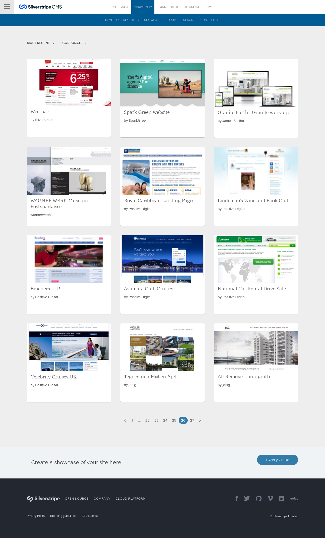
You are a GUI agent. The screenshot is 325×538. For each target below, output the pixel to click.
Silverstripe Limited (285, 516)
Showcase (152, 20)
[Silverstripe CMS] (40, 7)
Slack (188, 20)
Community (143, 7)
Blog (175, 7)
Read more (69, 98)
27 (192, 420)
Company (102, 499)
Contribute (209, 20)
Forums (172, 20)
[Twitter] (244, 499)
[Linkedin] (279, 499)
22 (147, 420)
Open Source (77, 499)
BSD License (90, 516)
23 (156, 420)
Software (121, 7)
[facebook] (234, 499)
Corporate (72, 43)
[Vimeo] (268, 499)
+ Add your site (277, 460)
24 (165, 420)
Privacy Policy (36, 516)
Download (193, 7)
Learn (161, 7)
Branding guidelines (63, 516)
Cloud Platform (131, 499)
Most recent (39, 43)
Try (209, 7)
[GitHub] (256, 499)
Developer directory (122, 20)
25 (174, 420)
